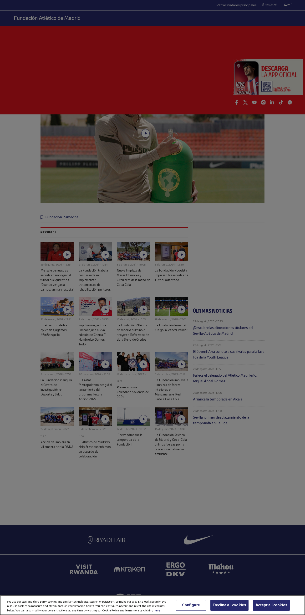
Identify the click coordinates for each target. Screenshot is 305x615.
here (157, 610)
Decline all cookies (229, 605)
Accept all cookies (271, 605)
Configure (191, 605)
